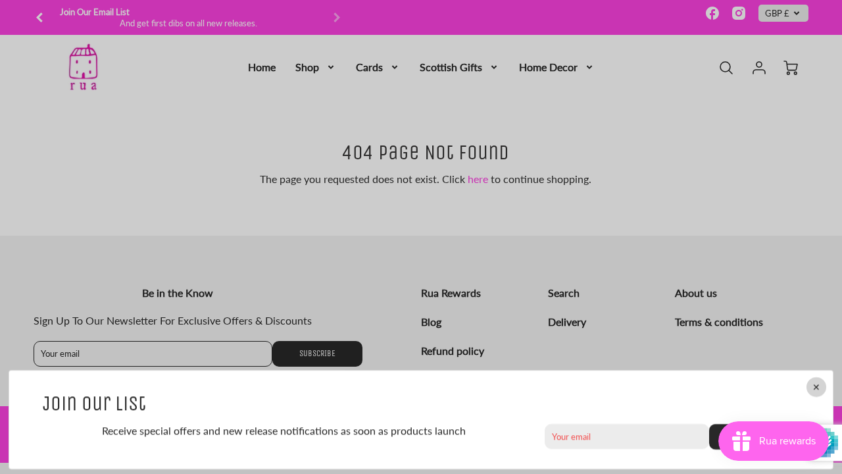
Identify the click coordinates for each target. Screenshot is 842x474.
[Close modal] (816, 387)
